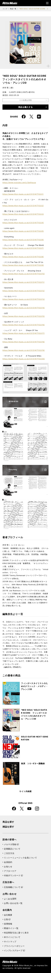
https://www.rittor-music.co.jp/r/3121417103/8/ (23, 257)
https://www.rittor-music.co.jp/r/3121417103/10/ (23, 274)
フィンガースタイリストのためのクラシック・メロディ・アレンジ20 (34, 686)
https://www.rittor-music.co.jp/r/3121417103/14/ (23, 308)
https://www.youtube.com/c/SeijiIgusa (19, 182)
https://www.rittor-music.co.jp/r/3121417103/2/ (23, 206)
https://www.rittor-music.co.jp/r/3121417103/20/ (23, 359)
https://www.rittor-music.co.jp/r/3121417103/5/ (23, 231)
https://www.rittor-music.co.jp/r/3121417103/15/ (23, 316)
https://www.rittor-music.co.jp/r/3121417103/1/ (23, 194)
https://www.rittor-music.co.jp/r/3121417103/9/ (23, 265)
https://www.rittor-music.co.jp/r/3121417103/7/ (23, 248)
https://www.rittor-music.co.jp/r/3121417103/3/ (23, 214)
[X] (31, 117)
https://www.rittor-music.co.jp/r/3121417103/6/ (23, 240)
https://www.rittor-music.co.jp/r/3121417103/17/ (23, 333)
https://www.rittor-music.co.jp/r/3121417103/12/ (23, 291)
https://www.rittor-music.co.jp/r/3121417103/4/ (23, 223)
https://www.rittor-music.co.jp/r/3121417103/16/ (23, 325)
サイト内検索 (25, 791)
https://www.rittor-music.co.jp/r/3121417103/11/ (23, 282)
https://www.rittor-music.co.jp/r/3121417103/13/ (23, 299)
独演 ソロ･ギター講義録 (33, 763)
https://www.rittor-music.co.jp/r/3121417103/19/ (23, 350)
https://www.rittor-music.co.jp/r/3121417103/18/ (23, 342)
